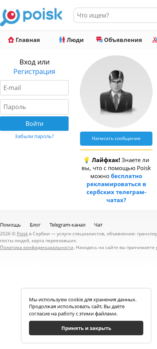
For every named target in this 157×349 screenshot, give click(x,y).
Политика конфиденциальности (37, 247)
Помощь (10, 224)
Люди (74, 39)
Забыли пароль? (34, 136)
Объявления (122, 39)
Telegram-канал (67, 224)
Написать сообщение (116, 138)
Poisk (22, 233)
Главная (27, 39)
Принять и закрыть (86, 328)
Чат (98, 224)
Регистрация (34, 71)
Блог (35, 224)
